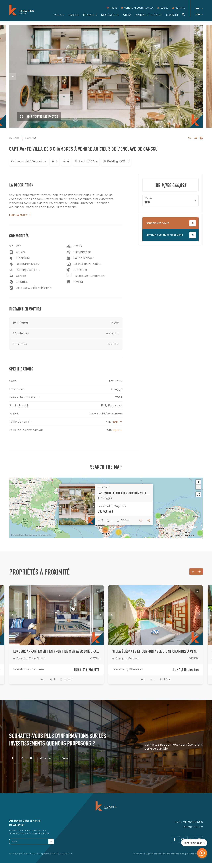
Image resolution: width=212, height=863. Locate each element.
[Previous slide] (12, 76)
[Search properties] (183, 14)
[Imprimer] (201, 138)
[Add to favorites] (98, 591)
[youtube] (31, 758)
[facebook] (12, 758)
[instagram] (22, 758)
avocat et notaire (149, 15)
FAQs (178, 822)
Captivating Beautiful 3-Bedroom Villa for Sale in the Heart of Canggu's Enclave (124, 493)
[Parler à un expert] (202, 853)
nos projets (110, 15)
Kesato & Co (66, 853)
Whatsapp (46, 758)
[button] (200, 533)
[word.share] (195, 138)
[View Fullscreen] (198, 494)
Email (65, 758)
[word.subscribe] (51, 841)
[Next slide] (199, 76)
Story (127, 15)
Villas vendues (193, 822)
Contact (172, 15)
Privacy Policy (193, 827)
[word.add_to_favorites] (189, 138)
